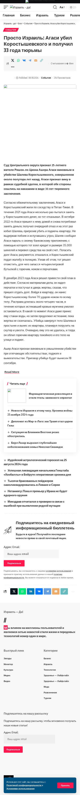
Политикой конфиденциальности (24, 785)
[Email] (35, 60)
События (11, 30)
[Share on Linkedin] (30, 591)
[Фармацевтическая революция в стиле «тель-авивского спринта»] (16, 396)
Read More (11, 372)
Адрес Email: (12, 547)
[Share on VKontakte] (24, 60)
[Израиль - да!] (20, 7)
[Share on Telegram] (30, 60)
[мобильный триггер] (7, 7)
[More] (12, 67)
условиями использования (58, 571)
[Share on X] (12, 60)
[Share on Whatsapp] (18, 60)
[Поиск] (55, 7)
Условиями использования (20, 788)
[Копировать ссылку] (41, 60)
